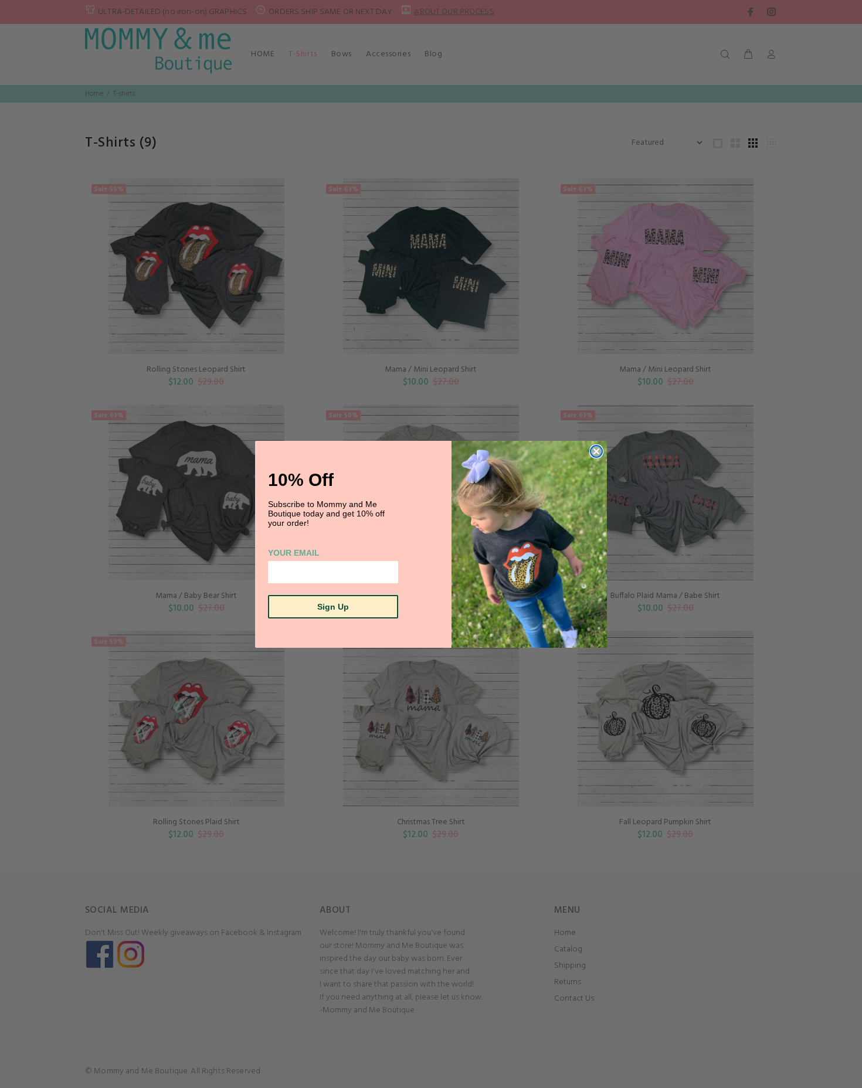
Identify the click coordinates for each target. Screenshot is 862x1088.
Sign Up (333, 606)
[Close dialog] (596, 451)
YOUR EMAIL (294, 552)
